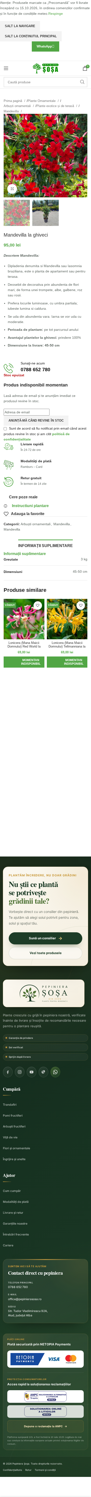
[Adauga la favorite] (37, 605)
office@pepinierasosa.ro (24, 1299)
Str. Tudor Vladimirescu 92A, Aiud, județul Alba (28, 1313)
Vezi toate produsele (46, 953)
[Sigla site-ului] (45, 68)
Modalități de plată (16, 1202)
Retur (28, 1469)
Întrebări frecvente (16, 1234)
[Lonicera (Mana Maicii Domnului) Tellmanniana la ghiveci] (67, 619)
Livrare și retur (13, 1212)
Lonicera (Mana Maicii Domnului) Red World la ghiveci (24, 646)
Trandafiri (10, 1104)
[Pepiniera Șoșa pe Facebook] (8, 1072)
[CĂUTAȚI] (82, 82)
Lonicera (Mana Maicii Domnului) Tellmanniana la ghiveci (67, 646)
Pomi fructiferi (13, 1115)
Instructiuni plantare (30, 506)
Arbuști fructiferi (14, 1126)
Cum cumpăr (12, 1191)
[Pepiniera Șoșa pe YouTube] (31, 1072)
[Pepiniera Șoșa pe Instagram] (20, 1072)
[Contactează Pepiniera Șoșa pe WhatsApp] (55, 1072)
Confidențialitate (12, 1469)
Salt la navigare (20, 26)
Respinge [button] (55, 13)
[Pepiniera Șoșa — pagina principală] (43, 993)
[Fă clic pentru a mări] (12, 189)
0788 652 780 (18, 1287)
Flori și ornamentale (16, 1148)
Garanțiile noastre (15, 1223)
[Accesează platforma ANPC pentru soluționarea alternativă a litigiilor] (45, 1396)
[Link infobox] (45, 368)
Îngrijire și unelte (14, 1159)
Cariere (8, 1245)
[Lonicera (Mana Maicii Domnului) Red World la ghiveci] (24, 619)
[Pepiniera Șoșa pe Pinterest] (43, 1072)
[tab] (45, 545)
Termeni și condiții (45, 1469)
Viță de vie (10, 1137)
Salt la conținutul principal (31, 36)
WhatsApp (44, 46)
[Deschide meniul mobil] (6, 68)
